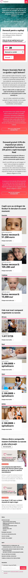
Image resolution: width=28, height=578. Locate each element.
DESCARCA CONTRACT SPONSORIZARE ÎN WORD (13, 552)
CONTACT (5, 530)
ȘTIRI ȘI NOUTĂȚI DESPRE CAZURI (10, 525)
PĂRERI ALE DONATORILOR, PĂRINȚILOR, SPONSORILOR (11, 524)
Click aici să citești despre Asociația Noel (14, 21)
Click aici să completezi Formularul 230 (14, 193)
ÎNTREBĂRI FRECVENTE (6, 532)
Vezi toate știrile (7, 446)
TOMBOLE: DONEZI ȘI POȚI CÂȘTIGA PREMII (11, 558)
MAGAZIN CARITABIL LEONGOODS (9, 556)
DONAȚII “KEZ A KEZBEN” (7, 538)
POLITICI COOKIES (5, 536)
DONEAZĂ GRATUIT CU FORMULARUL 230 (10, 545)
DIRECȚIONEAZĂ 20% (7, 550)
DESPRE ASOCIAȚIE (6, 520)
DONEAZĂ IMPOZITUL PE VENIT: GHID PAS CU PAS (13, 547)
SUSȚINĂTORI (5, 527)
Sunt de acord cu (13, 572)
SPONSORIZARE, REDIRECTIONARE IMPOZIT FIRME (12, 549)
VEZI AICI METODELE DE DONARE (9, 554)
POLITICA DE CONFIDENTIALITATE (9, 534)
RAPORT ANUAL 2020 (7, 528)
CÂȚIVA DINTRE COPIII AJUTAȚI (9, 521)
